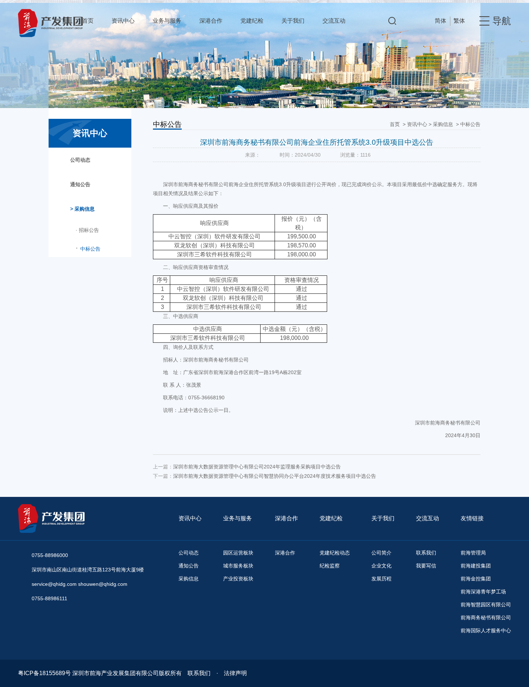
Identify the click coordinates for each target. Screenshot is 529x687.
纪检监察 (330, 566)
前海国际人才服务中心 (486, 630)
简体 (440, 21)
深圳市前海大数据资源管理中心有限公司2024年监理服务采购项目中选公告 (257, 467)
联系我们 (426, 553)
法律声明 (235, 673)
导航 (501, 20)
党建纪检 (251, 21)
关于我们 (292, 21)
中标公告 (470, 124)
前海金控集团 (476, 579)
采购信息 (443, 124)
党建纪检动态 (335, 553)
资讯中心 (123, 21)
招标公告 (87, 230)
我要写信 (426, 566)
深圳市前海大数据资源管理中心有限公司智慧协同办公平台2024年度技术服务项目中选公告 (274, 476)
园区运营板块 (238, 553)
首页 (88, 21)
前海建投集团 (476, 566)
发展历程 (381, 579)
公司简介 (381, 553)
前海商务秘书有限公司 (486, 617)
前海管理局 (473, 553)
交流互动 (333, 21)
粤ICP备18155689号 (44, 673)
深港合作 (210, 21)
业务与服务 (167, 21)
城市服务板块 (238, 566)
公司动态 (80, 160)
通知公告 (80, 184)
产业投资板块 (238, 579)
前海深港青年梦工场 (483, 591)
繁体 (459, 21)
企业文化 (381, 566)
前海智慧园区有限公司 (486, 604)
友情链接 (472, 518)
